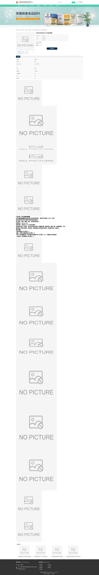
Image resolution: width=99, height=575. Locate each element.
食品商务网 (48, 573)
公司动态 (32, 5)
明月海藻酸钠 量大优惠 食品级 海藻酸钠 (24, 556)
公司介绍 (25, 5)
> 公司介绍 (49, 564)
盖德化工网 (52, 573)
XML (57, 572)
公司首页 (19, 5)
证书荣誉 (44, 5)
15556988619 (80, 2)
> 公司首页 (40, 564)
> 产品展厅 (49, 566)
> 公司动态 (40, 566)
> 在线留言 (40, 569)
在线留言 (57, 5)
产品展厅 (38, 5)
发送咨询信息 (52, 48)
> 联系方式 (49, 567)
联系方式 (51, 5)
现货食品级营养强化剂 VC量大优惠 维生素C (41, 556)
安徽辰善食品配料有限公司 (44, 572)
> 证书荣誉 (40, 567)
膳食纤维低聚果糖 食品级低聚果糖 (56, 556)
